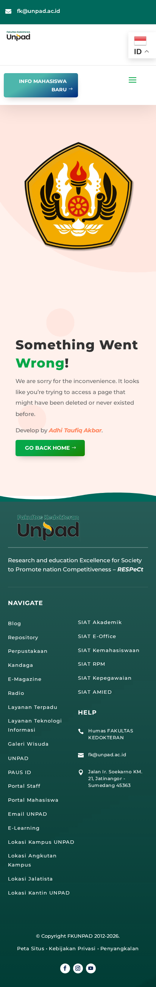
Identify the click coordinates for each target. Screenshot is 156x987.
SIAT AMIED (95, 692)
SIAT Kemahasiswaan (109, 650)
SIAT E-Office (97, 636)
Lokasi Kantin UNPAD (39, 893)
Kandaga (20, 665)
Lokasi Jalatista (30, 879)
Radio (16, 693)
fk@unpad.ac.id (38, 11)
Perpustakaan (28, 651)
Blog (14, 623)
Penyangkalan (119, 948)
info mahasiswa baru (43, 85)
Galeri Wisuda (28, 744)
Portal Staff (24, 786)
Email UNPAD (27, 814)
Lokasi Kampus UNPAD (41, 842)
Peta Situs (30, 948)
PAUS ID (19, 772)
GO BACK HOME (47, 447)
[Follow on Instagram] (78, 968)
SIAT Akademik (100, 622)
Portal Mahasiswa (33, 800)
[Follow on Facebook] (65, 968)
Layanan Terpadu (33, 707)
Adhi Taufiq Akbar (75, 430)
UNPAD (18, 758)
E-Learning (24, 828)
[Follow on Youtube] (91, 968)
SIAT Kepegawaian (105, 678)
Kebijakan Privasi (72, 948)
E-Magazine (25, 679)
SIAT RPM (91, 664)
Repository (23, 637)
